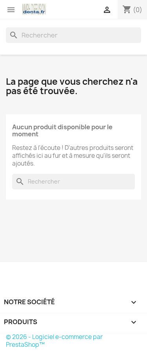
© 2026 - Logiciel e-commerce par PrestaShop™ (54, 341)
